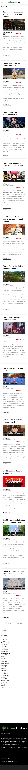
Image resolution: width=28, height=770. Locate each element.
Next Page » (20, 623)
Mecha (2, 665)
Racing (3, 672)
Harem (23, 127)
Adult (9, 125)
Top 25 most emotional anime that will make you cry (13, 165)
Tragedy (3, 684)
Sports (2, 682)
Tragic (2, 685)
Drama (22, 125)
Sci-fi (2, 677)
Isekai (2, 658)
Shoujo (2, 678)
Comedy (17, 125)
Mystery (3, 668)
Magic (2, 660)
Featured (4, 29)
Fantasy (7, 127)
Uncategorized (4, 687)
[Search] (25, 2)
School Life (3, 675)
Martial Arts (10, 29)
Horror (19, 486)
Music (2, 666)
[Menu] (2, 2)
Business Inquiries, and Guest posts (9, 761)
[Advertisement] (14, 708)
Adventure (13, 125)
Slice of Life (4, 680)
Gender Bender (18, 127)
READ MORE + (6, 55)
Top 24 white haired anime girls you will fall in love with (13, 573)
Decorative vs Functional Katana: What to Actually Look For (13, 14)
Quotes (3, 670)
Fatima (8, 81)
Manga (2, 661)
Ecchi (4, 127)
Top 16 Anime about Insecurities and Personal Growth (13, 219)
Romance (3, 673)
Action (6, 125)
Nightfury (9, 32)
